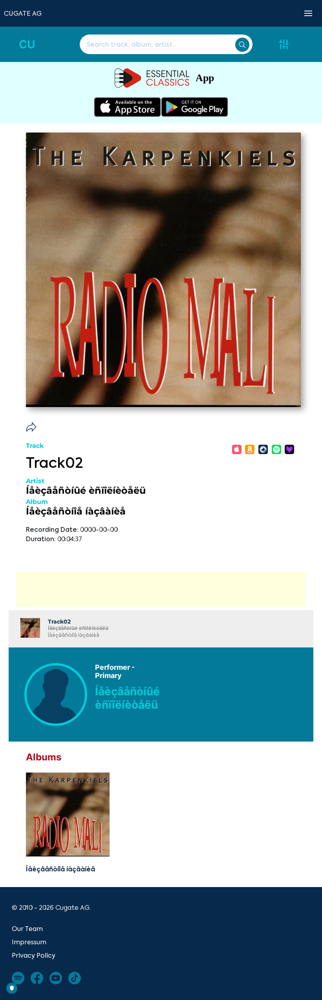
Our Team (27, 929)
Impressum (29, 942)
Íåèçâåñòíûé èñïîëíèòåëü (86, 490)
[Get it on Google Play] (194, 107)
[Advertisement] (161, 589)
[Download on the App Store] (127, 107)
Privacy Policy (33, 955)
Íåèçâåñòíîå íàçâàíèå (76, 511)
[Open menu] (308, 13)
